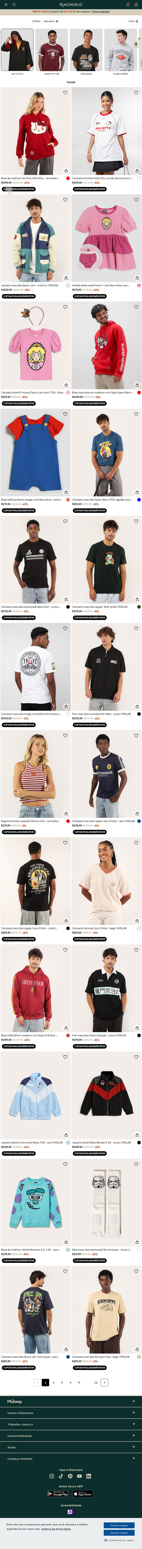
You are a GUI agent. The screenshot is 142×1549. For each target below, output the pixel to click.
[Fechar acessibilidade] (139, 39)
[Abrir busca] (14, 4)
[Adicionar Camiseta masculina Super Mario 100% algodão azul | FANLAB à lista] (136, 414)
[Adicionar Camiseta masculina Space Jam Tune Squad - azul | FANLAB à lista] (65, 1271)
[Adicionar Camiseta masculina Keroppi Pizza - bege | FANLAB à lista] (136, 1271)
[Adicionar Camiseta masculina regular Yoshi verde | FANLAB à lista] (136, 521)
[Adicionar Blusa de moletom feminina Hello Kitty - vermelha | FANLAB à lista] (65, 92)
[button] (119, 1540)
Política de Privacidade (56, 1528)
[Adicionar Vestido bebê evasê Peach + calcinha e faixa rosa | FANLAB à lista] (136, 199)
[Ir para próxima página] (104, 1382)
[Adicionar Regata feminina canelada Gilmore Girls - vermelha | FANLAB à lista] (65, 735)
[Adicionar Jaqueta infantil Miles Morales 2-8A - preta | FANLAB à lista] (136, 1056)
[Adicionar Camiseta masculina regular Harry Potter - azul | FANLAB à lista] (136, 735)
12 (96, 1382)
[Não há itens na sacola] (136, 4)
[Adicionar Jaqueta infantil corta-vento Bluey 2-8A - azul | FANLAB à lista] (65, 1056)
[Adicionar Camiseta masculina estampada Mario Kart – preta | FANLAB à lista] (65, 521)
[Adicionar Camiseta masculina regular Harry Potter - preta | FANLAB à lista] (65, 842)
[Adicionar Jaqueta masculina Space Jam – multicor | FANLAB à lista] (65, 199)
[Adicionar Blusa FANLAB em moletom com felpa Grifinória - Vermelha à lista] (65, 949)
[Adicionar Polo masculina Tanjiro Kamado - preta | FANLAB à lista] (136, 949)
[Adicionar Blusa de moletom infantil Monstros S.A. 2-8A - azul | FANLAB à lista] (65, 1164)
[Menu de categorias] (6, 4)
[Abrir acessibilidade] (136, 44)
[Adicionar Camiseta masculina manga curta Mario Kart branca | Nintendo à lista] (65, 628)
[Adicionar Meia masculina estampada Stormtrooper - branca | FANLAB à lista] (136, 1164)
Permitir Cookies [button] (119, 1525)
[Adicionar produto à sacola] (66, 171)
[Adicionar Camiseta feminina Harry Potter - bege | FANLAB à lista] (136, 842)
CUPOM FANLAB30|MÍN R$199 (18, 189)
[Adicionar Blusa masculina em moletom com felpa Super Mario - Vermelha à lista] (136, 306)
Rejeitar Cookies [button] (119, 1532)
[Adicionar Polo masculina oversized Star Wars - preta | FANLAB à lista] (136, 628)
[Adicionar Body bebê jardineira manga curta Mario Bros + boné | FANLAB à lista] (65, 414)
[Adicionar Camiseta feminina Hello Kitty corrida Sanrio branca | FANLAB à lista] (136, 92)
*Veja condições (100, 11)
